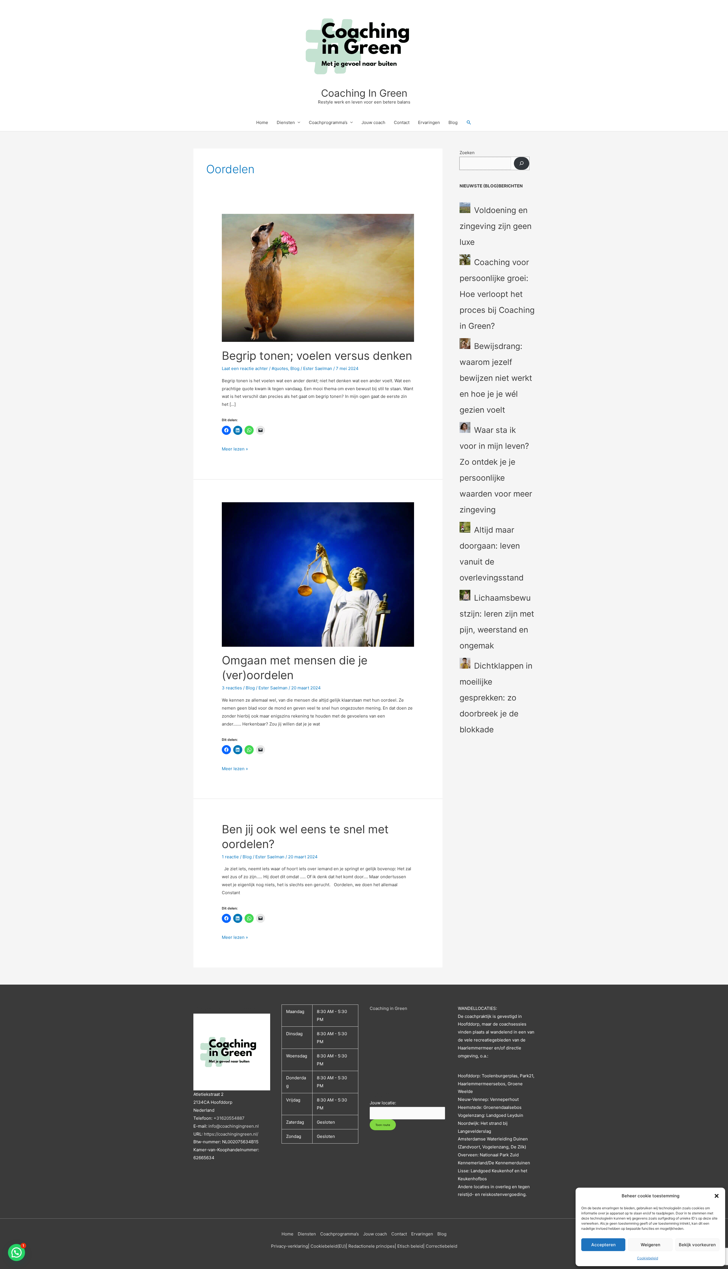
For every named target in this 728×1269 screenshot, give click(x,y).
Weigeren (650, 1244)
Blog (453, 122)
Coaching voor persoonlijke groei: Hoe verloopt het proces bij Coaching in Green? (497, 294)
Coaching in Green (388, 1008)
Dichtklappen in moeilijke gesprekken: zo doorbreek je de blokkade (496, 697)
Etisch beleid (410, 1246)
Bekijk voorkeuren (697, 1244)
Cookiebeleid (647, 1258)
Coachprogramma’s (328, 122)
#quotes (280, 368)
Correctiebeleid (441, 1246)
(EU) (341, 1246)
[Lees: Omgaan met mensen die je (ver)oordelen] (318, 574)
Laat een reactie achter (245, 368)
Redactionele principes (371, 1246)
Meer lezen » (235, 448)
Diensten (286, 122)
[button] (716, 1196)
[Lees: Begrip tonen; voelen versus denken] (318, 277)
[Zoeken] (521, 163)
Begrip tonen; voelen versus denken (317, 356)
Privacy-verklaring (289, 1246)
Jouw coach (373, 122)
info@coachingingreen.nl (233, 1126)
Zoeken (467, 152)
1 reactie (230, 856)
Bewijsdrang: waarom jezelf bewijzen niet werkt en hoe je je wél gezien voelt (496, 378)
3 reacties (232, 688)
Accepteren (603, 1244)
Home (262, 122)
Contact (402, 122)
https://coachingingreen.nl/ (231, 1134)
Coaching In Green (364, 93)
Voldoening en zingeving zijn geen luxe (495, 226)
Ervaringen (429, 122)
